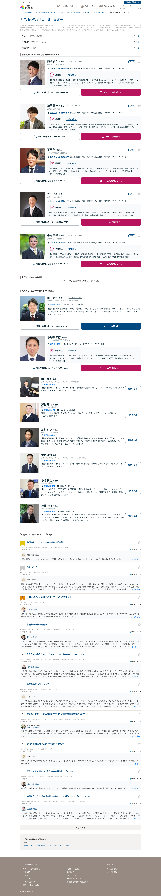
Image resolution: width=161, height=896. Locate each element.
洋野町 (60, 845)
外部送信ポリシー (74, 878)
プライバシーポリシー (76, 875)
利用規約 (70, 872)
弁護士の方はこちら (132, 2)
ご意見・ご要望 (73, 869)
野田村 (49, 845)
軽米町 (43, 845)
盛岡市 (59, 304)
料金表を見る (72, 75)
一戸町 (66, 845)
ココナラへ (26, 2)
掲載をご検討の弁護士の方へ (78, 882)
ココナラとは (28, 878)
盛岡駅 (69, 344)
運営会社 (113, 869)
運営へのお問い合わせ (32, 885)
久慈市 (26, 845)
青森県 (46, 384)
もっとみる (80, 828)
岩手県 (52, 304)
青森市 (52, 460)
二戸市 (32, 845)
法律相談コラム (29, 875)
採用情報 (113, 872)
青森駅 (62, 486)
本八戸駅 (63, 410)
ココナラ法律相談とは (32, 869)
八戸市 (52, 384)
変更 (137, 36)
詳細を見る (133, 389)
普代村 (37, 845)
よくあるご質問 (29, 882)
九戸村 (53, 68)
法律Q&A (26, 872)
